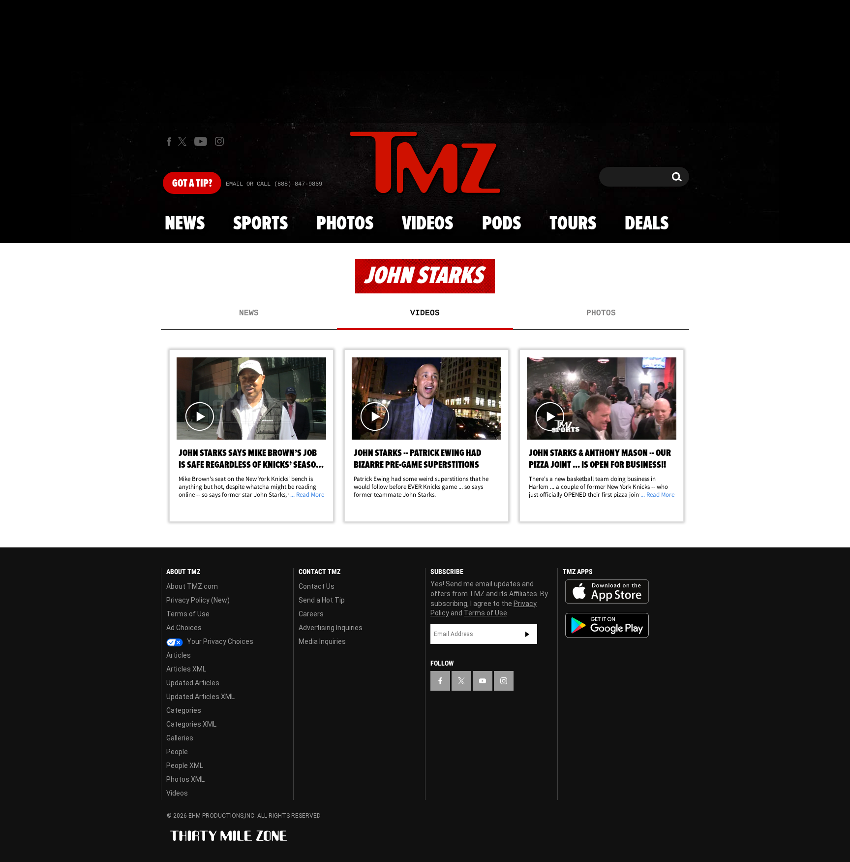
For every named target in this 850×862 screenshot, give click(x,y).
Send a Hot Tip (322, 600)
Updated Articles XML (200, 697)
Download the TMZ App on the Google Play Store (607, 625)
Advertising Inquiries (331, 628)
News (185, 224)
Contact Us (316, 586)
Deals (646, 224)
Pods (501, 224)
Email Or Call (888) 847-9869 (274, 184)
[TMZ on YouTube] (482, 681)
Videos (427, 224)
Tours (572, 224)
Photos (344, 224)
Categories (183, 710)
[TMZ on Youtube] (200, 141)
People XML (184, 765)
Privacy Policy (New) (198, 600)
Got (192, 183)
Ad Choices (184, 628)
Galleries (179, 738)
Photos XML (185, 779)
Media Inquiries (322, 641)
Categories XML (191, 724)
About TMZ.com (192, 586)
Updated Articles (192, 683)
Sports (260, 224)
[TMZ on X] (183, 141)
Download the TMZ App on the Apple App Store (607, 591)
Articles (178, 655)
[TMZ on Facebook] (169, 141)
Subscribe (527, 634)
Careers (311, 614)
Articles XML (186, 669)
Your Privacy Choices (219, 641)
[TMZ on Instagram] (219, 141)
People (177, 752)
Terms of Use (188, 614)
